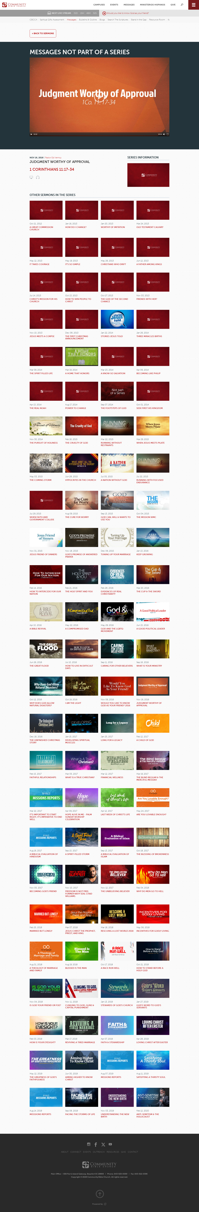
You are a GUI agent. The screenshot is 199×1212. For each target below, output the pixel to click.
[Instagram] (88, 1144)
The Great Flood (39, 666)
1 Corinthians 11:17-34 (52, 169)
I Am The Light (73, 703)
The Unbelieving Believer (115, 891)
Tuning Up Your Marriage (116, 554)
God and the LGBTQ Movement (112, 629)
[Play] (31, 134)
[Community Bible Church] (14, 5)
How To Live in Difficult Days (79, 667)
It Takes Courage (39, 264)
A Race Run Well (110, 968)
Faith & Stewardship (112, 1042)
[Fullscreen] (168, 134)
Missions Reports (111, 1077)
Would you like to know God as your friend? (128, 13)
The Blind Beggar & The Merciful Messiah (149, 778)
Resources (113, 1152)
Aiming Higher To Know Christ (79, 1078)
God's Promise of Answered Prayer (81, 555)
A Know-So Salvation (113, 373)
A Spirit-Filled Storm (77, 854)
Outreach (99, 1152)
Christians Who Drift (113, 264)
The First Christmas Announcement (76, 337)
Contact (133, 1152)
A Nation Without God (114, 480)
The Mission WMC (146, 517)
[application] (99, 96)
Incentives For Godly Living (152, 931)
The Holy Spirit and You (79, 591)
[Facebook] (96, 1144)
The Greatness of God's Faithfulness (43, 1078)
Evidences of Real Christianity (111, 592)
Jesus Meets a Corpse (42, 336)
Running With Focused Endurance (149, 481)
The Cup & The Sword (148, 591)
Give (173, 5)
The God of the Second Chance (114, 300)
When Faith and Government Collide (42, 518)
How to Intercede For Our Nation (45, 592)
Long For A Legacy (111, 740)
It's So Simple (72, 264)
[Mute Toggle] (164, 134)
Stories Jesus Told (112, 336)
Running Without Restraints (111, 444)
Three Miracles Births (149, 336)
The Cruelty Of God (76, 443)
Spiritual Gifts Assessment (52, 19)
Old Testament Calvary (149, 227)
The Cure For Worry (77, 517)
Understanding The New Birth (115, 1115)
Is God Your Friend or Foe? (45, 1005)
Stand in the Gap (138, 19)
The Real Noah (38, 408)
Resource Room (157, 19)
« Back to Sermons (43, 33)
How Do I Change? (76, 227)
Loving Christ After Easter (152, 1042)
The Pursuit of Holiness (44, 443)
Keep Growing (144, 554)
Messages (129, 5)
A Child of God (145, 740)
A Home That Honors (77, 373)
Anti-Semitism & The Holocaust (147, 1115)
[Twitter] (103, 1144)
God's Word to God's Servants (148, 1006)
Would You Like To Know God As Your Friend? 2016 (115, 704)
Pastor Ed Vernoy (53, 157)
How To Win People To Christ (78, 300)
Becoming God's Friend (43, 891)
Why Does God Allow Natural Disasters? (42, 704)
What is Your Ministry (149, 666)
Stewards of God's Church (117, 1005)
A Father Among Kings (149, 264)
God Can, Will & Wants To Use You (116, 518)
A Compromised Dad (77, 628)
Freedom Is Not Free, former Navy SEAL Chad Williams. (78, 893)
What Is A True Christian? (80, 777)
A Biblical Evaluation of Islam (115, 855)
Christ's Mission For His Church (43, 300)
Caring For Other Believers (117, 666)
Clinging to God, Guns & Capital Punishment (79, 1006)
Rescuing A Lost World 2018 (117, 931)
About (64, 1152)
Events (114, 5)
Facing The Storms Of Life (80, 1114)
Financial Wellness (112, 777)
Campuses (99, 5)
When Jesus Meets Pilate (150, 443)
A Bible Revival (38, 628)
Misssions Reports (40, 1114)
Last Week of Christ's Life (115, 814)
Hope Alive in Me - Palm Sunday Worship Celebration (78, 817)
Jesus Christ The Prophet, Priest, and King (80, 932)
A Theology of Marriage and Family (44, 969)
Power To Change (75, 408)
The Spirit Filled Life (41, 373)
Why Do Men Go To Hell (150, 891)
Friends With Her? (146, 299)
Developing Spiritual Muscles (77, 741)
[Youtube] (110, 1144)
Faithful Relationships (43, 777)
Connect (75, 1152)
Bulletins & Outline (88, 19)
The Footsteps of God (113, 408)
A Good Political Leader (150, 628)
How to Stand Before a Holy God (149, 969)
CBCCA (33, 19)
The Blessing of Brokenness (152, 854)
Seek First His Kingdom (149, 408)
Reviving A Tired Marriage (80, 1042)
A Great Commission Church (41, 228)
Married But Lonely (41, 931)
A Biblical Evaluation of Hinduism (44, 855)
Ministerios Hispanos (152, 5)
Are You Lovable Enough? (151, 814)
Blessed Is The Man (76, 968)
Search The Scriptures (118, 19)
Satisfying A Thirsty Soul (150, 1077)
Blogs (102, 19)
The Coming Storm (40, 480)
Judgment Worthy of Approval (149, 704)
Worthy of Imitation (113, 227)
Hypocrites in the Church (80, 480)
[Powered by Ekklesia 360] (105, 1204)
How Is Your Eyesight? (43, 1042)
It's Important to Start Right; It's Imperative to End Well (46, 817)
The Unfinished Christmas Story (45, 741)
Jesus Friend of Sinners (43, 554)
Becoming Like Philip (148, 373)
